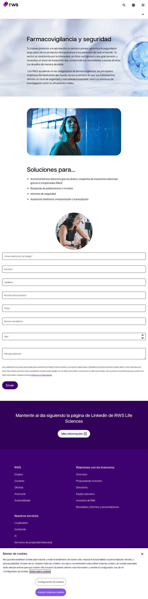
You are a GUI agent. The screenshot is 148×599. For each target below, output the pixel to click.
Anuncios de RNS (85, 500)
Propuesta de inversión (89, 480)
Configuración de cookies (51, 581)
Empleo (18, 474)
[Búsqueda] (124, 5)
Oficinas (18, 487)
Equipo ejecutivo (85, 493)
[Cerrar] (142, 554)
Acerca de (20, 493)
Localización (21, 522)
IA (15, 535)
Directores (82, 487)
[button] (11, 4)
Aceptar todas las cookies (50, 592)
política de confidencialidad (41, 375)
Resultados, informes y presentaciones (97, 506)
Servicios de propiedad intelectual (33, 542)
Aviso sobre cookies (40, 571)
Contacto (19, 480)
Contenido (20, 529)
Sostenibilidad (22, 500)
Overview (81, 474)
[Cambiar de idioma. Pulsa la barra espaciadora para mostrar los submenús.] (133, 5)
